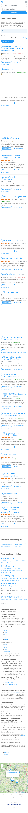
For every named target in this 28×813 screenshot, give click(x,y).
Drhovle (11, 598)
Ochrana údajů (19, 797)
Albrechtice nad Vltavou (7, 596)
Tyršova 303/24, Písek (20, 199)
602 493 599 (6, 526)
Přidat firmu (22, 794)
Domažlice (4, 578)
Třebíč (23, 561)
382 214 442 (6, 172)
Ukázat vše (3, 550)
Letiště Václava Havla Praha (10, 681)
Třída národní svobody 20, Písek (9, 162)
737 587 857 (6, 449)
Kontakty (12, 797)
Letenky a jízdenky (5, 546)
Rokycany (12, 580)
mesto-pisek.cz (19, 284)
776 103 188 (19, 502)
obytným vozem (15, 692)
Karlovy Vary (8, 586)
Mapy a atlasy (18, 546)
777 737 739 (6, 428)
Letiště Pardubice (8, 686)
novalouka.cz (19, 524)
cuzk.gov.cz (18, 62)
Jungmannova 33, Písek (21, 478)
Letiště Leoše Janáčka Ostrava (10, 684)
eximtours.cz (19, 386)
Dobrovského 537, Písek (7, 295)
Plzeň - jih (15, 578)
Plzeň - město (23, 578)
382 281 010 (6, 389)
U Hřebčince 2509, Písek (21, 243)
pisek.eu (18, 466)
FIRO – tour (6, 637)
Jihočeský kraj (8, 566)
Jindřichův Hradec (6, 570)
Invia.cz (5, 644)
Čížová (2, 598)
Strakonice (4, 572)
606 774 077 (23, 352)
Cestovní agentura (13, 622)
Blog (14, 807)
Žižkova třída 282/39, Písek (7, 379)
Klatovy (10, 578)
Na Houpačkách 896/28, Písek (8, 361)
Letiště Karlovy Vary (8, 688)
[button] (9, 771)
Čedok (5, 632)
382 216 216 (6, 489)
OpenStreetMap (22, 792)
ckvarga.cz (18, 189)
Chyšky (15, 598)
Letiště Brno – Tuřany (8, 682)
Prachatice (19, 570)
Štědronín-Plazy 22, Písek (7, 418)
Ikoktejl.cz (6, 754)
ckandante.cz (19, 170)
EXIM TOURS (7, 636)
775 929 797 (6, 469)
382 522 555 (6, 408)
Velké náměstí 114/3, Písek (7, 277)
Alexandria (6, 629)
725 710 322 (6, 191)
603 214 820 (19, 207)
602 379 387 (6, 105)
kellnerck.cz (19, 486)
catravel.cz (18, 447)
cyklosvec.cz (19, 251)
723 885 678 (19, 369)
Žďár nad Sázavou (6, 563)
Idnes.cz (6, 750)
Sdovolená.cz (7, 651)
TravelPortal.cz (7, 646)
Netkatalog (8, 2)
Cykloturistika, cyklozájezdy (7, 544)
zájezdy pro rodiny (17, 704)
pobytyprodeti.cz (20, 425)
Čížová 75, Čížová (6, 342)
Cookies (14, 799)
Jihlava (12, 561)
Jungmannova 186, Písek (7, 181)
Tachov (17, 580)
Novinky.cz (6, 752)
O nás (6, 797)
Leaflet (16, 792)
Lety (7, 599)
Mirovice (21, 599)
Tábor (9, 572)
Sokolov (15, 586)
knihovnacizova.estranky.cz (9, 352)
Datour (5, 634)
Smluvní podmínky (12, 794)
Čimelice (22, 596)
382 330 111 (6, 287)
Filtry (25, 38)
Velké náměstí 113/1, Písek (7, 459)
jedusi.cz (18, 103)
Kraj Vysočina (8, 558)
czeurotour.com (20, 148)
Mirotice (16, 599)
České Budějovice (6, 568)
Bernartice (16, 596)
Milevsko (11, 599)
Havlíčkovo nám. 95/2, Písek (8, 439)
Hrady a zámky (18, 544)
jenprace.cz (18, 302)
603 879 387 (6, 253)
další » (20, 531)
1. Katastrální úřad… (12, 772)
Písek (13, 570)
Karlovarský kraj (9, 583)
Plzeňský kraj (8, 576)
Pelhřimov (18, 561)
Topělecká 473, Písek (6, 496)
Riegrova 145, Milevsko (7, 398)
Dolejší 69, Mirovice (6, 141)
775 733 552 (19, 269)
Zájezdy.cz (6, 649)
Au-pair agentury (5, 543)
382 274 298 (6, 151)
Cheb (2, 586)
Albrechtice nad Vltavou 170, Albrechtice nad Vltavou (13, 516)
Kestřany (20, 598)
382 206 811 (6, 64)
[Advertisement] (14, 86)
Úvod (4, 794)
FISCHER (6, 639)
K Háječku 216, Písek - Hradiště (8, 72)
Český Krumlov (16, 568)
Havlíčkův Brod (5, 561)
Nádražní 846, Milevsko (22, 261)
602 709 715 (6, 305)
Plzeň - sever (4, 580)
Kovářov (3, 599)
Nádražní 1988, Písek (6, 53)
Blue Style (6, 630)
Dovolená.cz (6, 647)
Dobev (6, 598)
